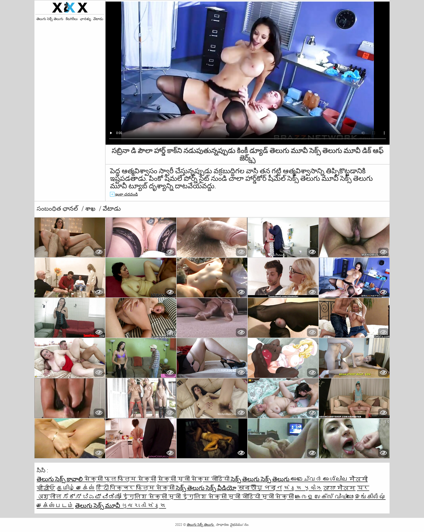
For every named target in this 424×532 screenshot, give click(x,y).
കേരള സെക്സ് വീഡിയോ (324, 497)
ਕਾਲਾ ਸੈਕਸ (339, 488)
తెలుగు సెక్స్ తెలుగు (49, 19)
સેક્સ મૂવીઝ (303, 488)
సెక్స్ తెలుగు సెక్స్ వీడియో (206, 488)
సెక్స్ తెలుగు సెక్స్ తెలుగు (261, 479)
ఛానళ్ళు (85, 19)
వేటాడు (98, 19)
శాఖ (91, 208)
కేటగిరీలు (72, 19)
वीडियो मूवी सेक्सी (268, 497)
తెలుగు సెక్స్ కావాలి (60, 479)
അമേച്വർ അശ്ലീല (320, 479)
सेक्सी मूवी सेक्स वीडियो (194, 479)
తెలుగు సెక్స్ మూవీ (98, 505)
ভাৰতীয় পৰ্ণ (260, 488)
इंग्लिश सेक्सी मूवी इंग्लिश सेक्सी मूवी (182, 497)
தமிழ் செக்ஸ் (76, 488)
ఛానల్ (70, 208)
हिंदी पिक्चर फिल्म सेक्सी (136, 488)
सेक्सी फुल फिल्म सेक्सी (120, 479)
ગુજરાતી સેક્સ (143, 505)
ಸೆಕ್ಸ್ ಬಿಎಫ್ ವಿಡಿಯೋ (92, 497)
